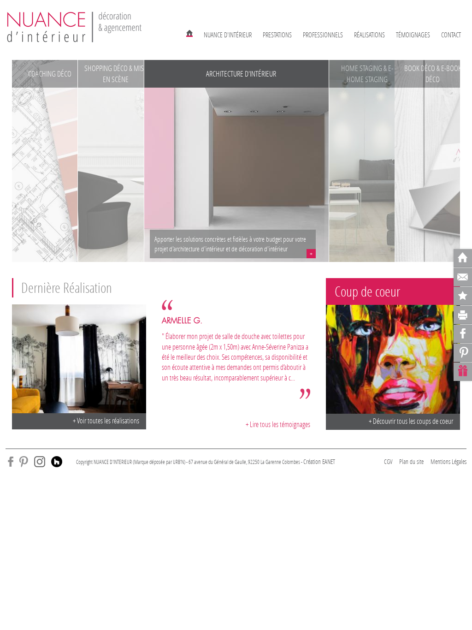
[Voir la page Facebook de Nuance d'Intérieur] (11, 461)
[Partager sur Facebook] (463, 334)
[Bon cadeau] (463, 372)
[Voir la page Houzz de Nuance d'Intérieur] (57, 461)
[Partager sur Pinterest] (463, 353)
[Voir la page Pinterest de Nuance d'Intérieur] (23, 461)
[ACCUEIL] (189, 33)
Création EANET (319, 461)
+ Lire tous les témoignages (278, 424)
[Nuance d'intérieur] (75, 26)
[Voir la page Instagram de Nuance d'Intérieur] (39, 461)
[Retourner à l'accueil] (463, 258)
